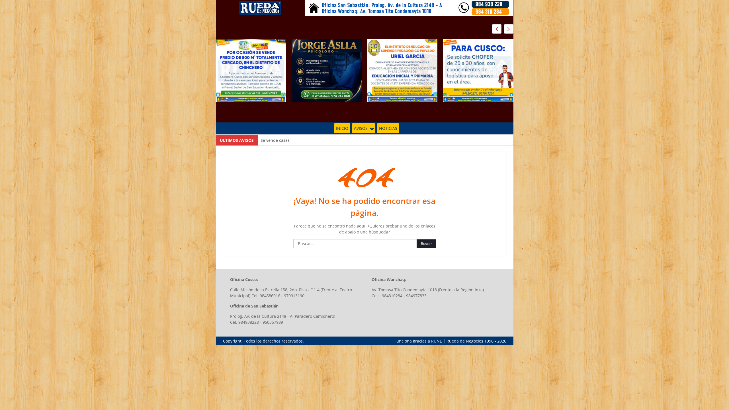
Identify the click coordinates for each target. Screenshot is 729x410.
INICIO (342, 128)
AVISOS (361, 128)
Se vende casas (275, 140)
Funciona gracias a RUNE (418, 341)
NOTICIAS (388, 128)
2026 (501, 341)
